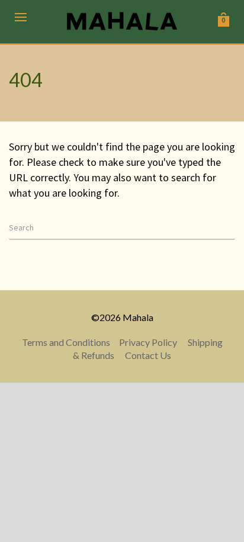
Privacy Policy (148, 342)
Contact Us (148, 355)
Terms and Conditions (66, 342)
